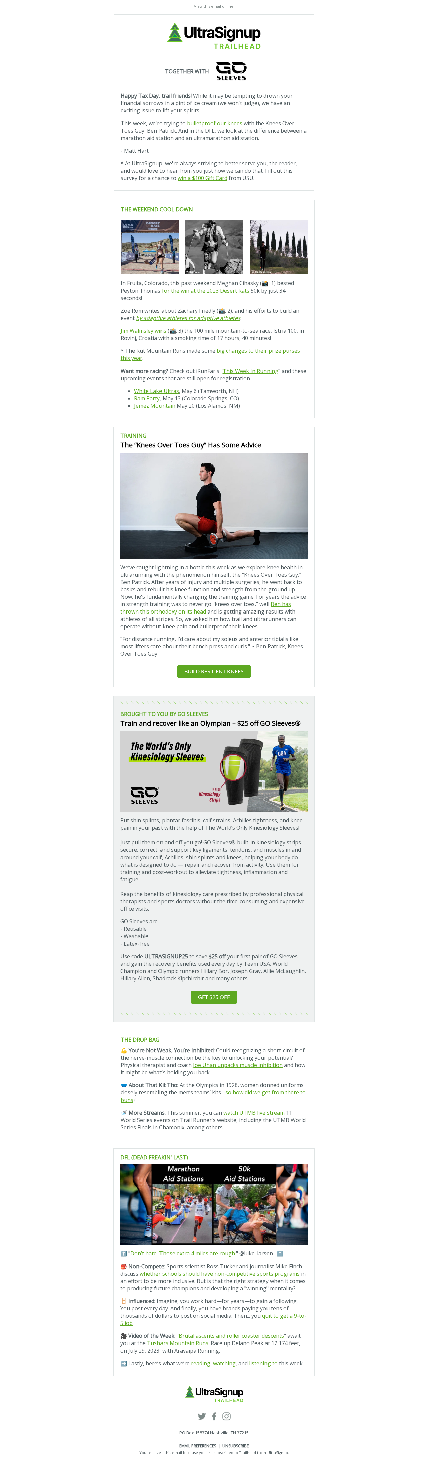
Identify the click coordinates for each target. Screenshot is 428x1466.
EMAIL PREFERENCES (197, 1446)
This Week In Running (250, 371)
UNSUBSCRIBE (235, 1446)
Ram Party (147, 398)
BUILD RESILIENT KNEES (214, 671)
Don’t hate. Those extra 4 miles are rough (182, 1253)
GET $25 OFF (214, 997)
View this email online (213, 6)
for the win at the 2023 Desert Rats (205, 290)
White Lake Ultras (156, 391)
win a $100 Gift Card (202, 178)
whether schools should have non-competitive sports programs (220, 1273)
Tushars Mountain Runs (177, 1343)
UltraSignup (277, 1452)
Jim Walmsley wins (143, 330)
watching (224, 1363)
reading (200, 1363)
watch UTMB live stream (254, 1112)
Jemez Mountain (154, 405)
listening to (263, 1363)
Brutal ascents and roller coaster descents (231, 1335)
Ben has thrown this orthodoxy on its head (205, 607)
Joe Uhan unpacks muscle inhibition (238, 1065)
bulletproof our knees (214, 123)
